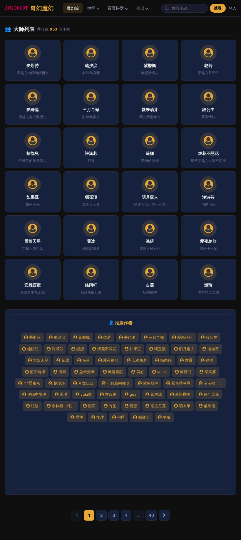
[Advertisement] (120, 458)
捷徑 (92, 8)
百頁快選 (116, 8)
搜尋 (218, 8)
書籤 (140, 8)
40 (151, 515)
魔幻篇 (73, 8)
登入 (232, 8)
